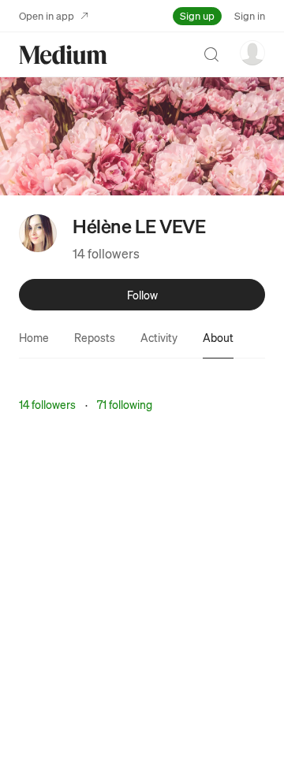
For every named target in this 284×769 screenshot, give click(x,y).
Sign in (249, 15)
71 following (124, 404)
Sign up (197, 15)
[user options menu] (252, 52)
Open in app (46, 15)
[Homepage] (63, 55)
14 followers (106, 253)
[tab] (34, 337)
